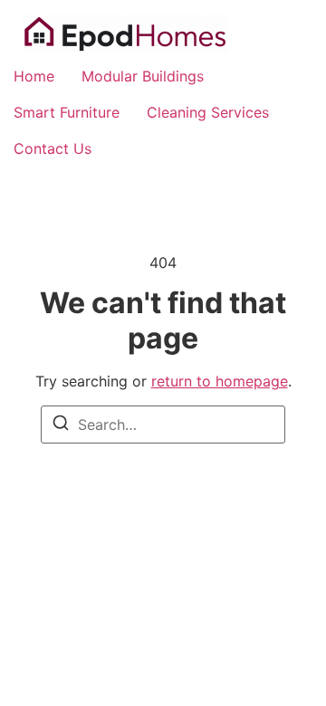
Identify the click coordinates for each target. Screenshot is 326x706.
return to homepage (219, 381)
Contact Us (52, 148)
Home (34, 76)
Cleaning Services (208, 112)
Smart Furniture (67, 112)
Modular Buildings (143, 76)
